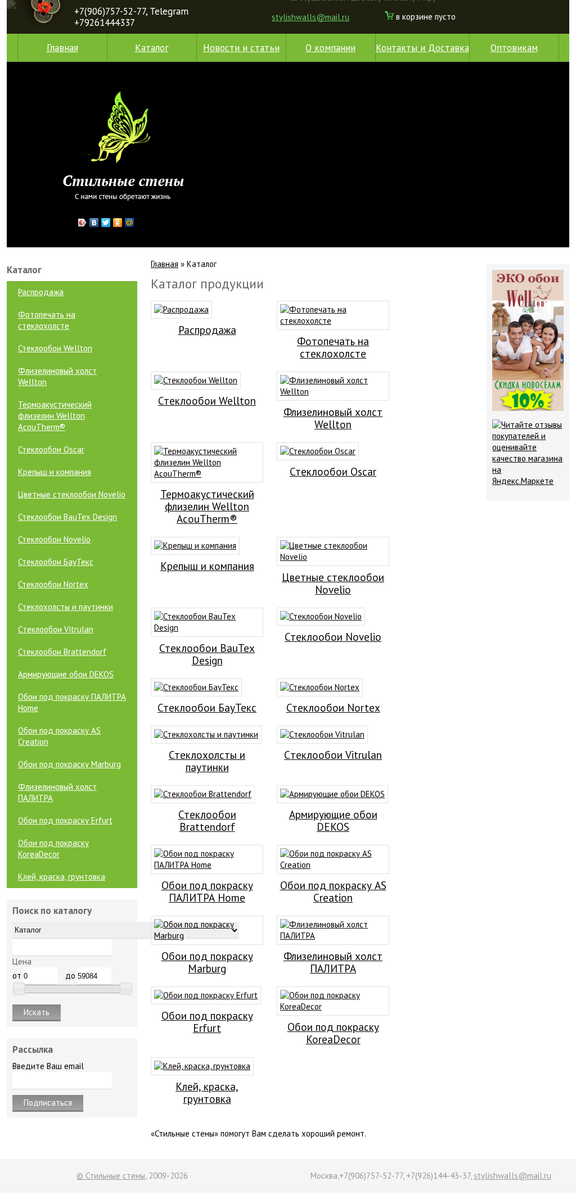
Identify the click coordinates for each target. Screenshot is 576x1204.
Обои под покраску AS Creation (59, 736)
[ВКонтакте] (94, 222)
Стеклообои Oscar (51, 449)
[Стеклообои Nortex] (320, 687)
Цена (22, 961)
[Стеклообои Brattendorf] (203, 794)
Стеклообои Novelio (54, 539)
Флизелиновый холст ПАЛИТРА (57, 792)
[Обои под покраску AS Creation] (333, 864)
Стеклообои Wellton (55, 348)
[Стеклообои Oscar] (318, 451)
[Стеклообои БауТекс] (196, 687)
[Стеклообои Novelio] (321, 616)
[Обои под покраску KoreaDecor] (333, 1006)
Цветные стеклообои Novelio (71, 494)
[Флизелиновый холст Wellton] (333, 391)
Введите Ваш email (48, 1066)
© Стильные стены (110, 1175)
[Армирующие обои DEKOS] (332, 794)
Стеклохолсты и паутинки (65, 606)
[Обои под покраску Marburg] (207, 935)
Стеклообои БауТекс (55, 561)
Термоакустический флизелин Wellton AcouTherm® (55, 415)
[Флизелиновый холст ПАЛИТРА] (333, 935)
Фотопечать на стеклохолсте (46, 320)
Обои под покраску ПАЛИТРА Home (72, 702)
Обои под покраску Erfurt (65, 820)
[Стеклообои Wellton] (196, 380)
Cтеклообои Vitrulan (55, 629)
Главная (62, 48)
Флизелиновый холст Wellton (57, 376)
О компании (330, 48)
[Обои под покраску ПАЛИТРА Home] (207, 864)
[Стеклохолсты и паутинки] (206, 734)
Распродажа (41, 292)
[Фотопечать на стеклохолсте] (333, 320)
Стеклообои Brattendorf (62, 651)
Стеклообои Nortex (53, 584)
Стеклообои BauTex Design (67, 517)
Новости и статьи (241, 48)
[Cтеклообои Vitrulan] (322, 734)
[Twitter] (106, 222)
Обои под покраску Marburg (69, 764)
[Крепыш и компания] (195, 545)
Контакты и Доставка (422, 48)
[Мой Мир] (130, 222)
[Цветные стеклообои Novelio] (333, 556)
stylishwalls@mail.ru (310, 17)
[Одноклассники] (118, 222)
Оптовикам (514, 48)
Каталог (152, 48)
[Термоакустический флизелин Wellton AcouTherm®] (207, 473)
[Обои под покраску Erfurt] (206, 995)
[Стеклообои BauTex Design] (207, 627)
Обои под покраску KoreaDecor (53, 848)
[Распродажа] (181, 309)
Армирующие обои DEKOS (66, 674)
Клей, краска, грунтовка (61, 876)
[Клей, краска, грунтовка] (202, 1066)
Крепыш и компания (54, 472)
